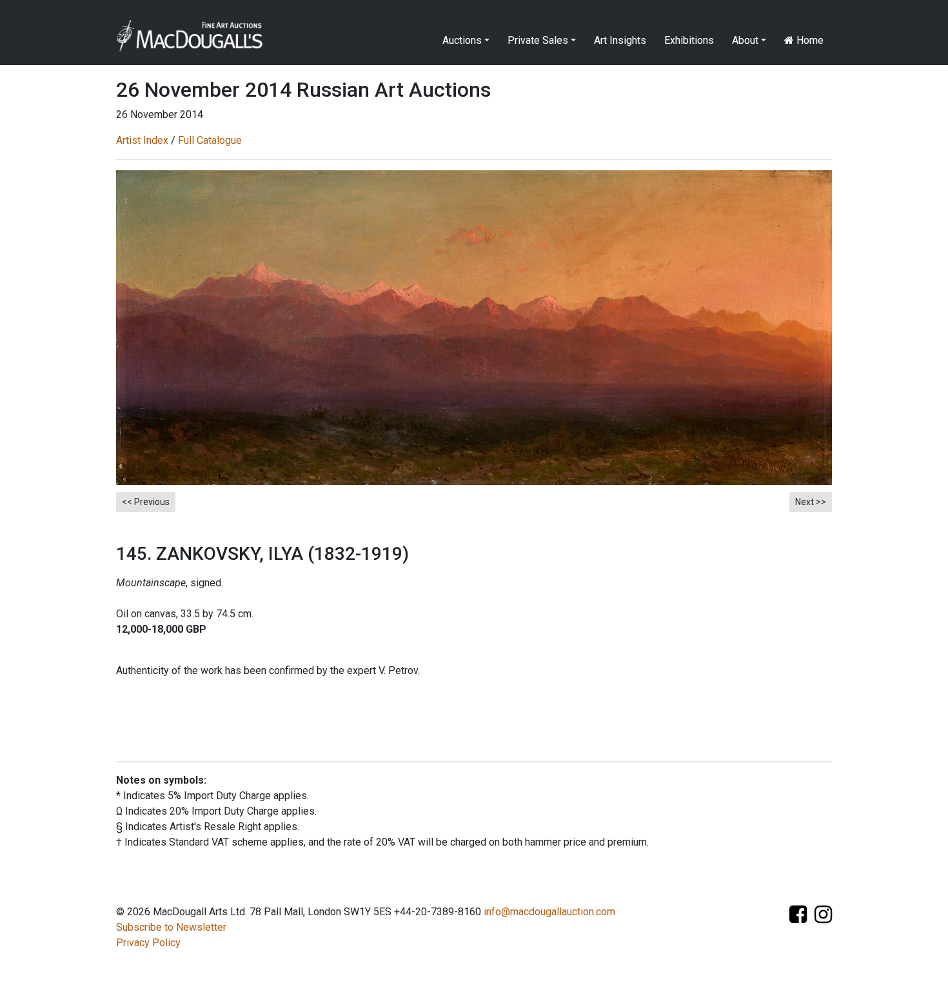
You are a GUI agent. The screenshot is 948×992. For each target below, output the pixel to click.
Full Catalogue (210, 140)
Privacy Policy (148, 943)
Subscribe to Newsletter (171, 927)
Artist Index (142, 140)
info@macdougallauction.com (549, 912)
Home (809, 40)
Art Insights (620, 40)
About (745, 40)
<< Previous (146, 502)
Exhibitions (689, 40)
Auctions (462, 40)
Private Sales (538, 40)
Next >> (810, 502)
